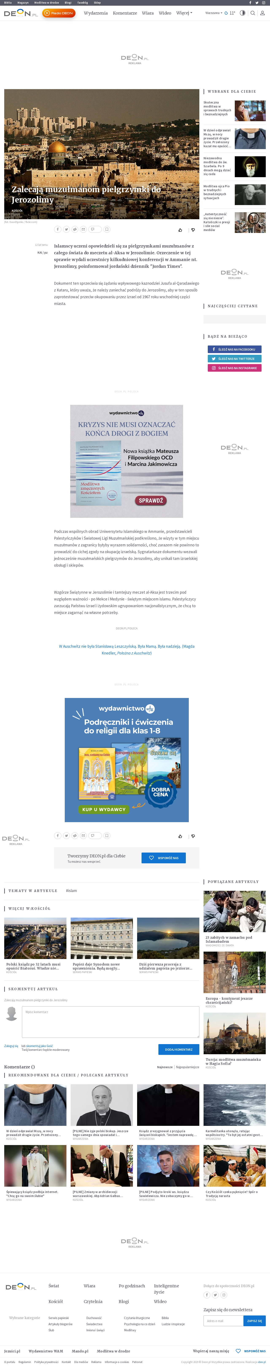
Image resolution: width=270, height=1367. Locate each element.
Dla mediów (81, 1362)
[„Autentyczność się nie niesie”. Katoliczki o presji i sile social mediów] (250, 222)
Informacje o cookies (117, 1362)
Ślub (51, 1330)
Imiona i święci (95, 1330)
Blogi (68, 2)
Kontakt (66, 1362)
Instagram (264, 3)
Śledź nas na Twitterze (236, 359)
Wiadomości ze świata (220, 945)
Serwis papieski (59, 1318)
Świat (54, 1285)
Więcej (182, 12)
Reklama (96, 1362)
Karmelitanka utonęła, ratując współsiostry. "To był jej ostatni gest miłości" (233, 1135)
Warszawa (212, 13)
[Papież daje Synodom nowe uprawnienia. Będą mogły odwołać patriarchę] (102, 938)
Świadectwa (94, 1324)
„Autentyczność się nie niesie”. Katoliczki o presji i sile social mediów (217, 222)
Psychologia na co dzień (139, 1324)
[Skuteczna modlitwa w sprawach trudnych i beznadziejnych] (250, 111)
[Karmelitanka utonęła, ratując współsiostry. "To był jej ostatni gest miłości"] (235, 1105)
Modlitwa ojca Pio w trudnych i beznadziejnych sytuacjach (217, 192)
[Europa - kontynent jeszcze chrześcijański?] (235, 972)
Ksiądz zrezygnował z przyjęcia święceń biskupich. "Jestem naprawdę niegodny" (166, 1135)
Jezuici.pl (12, 1351)
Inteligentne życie (166, 1289)
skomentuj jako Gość (39, 1045)
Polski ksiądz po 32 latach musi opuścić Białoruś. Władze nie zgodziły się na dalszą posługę (33, 968)
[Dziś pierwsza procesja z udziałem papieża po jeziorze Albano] (168, 938)
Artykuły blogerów (61, 1324)
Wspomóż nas (168, 858)
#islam (71, 890)
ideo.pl (262, 1362)
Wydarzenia (96, 13)
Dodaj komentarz (179, 1049)
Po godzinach (132, 1285)
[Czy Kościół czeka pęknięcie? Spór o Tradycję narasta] (235, 1166)
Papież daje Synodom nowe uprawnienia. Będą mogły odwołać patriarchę (96, 968)
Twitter (257, 3)
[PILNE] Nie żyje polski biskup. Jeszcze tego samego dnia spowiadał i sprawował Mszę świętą (100, 1135)
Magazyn (23, 2)
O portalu (9, 1362)
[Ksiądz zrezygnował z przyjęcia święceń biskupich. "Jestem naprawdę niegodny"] (168, 1105)
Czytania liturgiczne (137, 1318)
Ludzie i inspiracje (173, 1324)
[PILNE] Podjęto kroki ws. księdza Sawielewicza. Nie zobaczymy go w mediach (164, 1196)
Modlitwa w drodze (46, 2)
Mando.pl (80, 1351)
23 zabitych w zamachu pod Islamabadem (229, 940)
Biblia (8, 2)
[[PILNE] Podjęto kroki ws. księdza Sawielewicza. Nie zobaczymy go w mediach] (168, 1166)
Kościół (17, 210)
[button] (242, 13)
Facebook (250, 3)
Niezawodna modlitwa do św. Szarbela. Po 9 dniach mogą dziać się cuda (217, 166)
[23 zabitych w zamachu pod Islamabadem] (235, 911)
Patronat (137, 1362)
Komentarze (125, 13)
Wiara (148, 13)
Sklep (97, 2)
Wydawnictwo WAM (46, 1351)
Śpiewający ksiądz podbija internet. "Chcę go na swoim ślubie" (32, 1194)
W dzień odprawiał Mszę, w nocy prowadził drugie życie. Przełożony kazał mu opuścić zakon (217, 140)
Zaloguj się (11, 1045)
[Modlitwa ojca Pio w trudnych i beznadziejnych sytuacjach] (250, 194)
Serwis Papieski (82, 972)
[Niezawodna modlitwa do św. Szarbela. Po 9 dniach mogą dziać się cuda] (250, 166)
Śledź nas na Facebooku (236, 349)
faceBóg (82, 2)
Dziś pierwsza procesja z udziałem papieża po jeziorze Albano (164, 968)
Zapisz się (254, 1321)
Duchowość (94, 1318)
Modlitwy (130, 1330)
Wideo (165, 13)
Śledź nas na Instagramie (237, 368)
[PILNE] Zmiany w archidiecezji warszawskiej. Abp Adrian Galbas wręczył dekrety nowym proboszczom (100, 1196)
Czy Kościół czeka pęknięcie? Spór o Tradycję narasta (232, 1194)
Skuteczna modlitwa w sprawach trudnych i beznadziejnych (217, 108)
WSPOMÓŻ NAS (255, 1351)
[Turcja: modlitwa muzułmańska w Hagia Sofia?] (235, 1033)
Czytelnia (93, 1301)
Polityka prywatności (46, 1362)
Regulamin (25, 1362)
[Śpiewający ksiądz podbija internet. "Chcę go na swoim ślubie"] (35, 1166)
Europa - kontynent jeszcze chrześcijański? (229, 1001)
